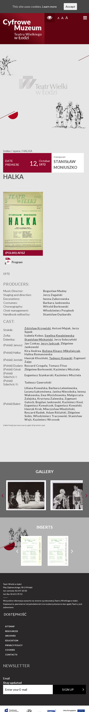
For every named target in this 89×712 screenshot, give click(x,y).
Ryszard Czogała (35, 365)
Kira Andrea (32, 351)
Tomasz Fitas (58, 365)
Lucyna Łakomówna (37, 391)
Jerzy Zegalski (52, 295)
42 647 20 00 (21, 590)
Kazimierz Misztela (66, 369)
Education (11, 640)
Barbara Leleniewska (63, 388)
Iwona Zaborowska (56, 299)
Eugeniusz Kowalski (68, 405)
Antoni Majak (61, 328)
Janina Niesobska (64, 391)
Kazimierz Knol (72, 402)
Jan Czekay (32, 343)
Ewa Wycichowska (53, 395)
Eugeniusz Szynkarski (38, 375)
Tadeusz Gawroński (37, 382)
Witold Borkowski (55, 306)
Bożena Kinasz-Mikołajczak (61, 351)
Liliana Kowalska (35, 388)
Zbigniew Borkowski (38, 369)
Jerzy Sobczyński (65, 339)
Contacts (11, 654)
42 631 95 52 (16, 594)
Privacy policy (14, 645)
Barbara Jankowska (56, 302)
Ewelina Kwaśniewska (59, 335)
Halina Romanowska (38, 354)
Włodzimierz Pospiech (58, 310)
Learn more (49, 6)
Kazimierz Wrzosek (46, 419)
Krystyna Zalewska (50, 398)
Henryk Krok (33, 409)
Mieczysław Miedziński (59, 409)
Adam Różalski (56, 412)
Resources (11, 631)
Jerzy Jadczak (50, 343)
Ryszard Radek (34, 412)
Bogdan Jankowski (48, 402)
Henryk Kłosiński (36, 358)
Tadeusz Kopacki (60, 358)
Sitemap (10, 626)
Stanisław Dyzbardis (57, 314)
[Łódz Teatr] (22, 28)
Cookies (10, 650)
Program (17, 262)
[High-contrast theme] (49, 17)
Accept (70, 6)
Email (12, 678)
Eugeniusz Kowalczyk (38, 405)
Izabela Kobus (33, 335)
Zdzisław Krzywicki (37, 328)
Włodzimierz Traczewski (50, 416)
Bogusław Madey (54, 291)
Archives (10, 635)
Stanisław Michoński (38, 339)
